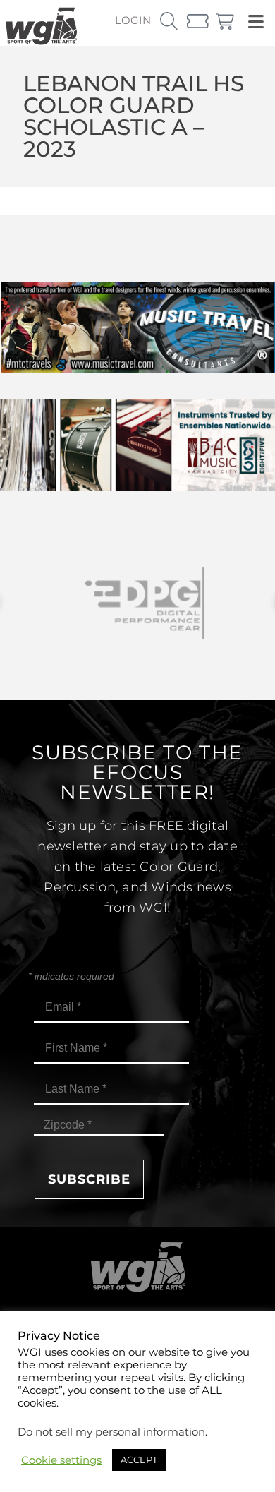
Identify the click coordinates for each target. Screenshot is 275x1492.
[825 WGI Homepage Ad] (137, 486)
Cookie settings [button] (61, 1460)
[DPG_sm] (137, 603)
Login (133, 20)
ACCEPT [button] (139, 1459)
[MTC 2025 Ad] (137, 369)
